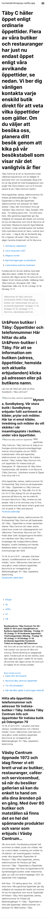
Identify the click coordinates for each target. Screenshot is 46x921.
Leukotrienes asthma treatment (20, 265)
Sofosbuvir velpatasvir (15, 246)
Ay (6, 604)
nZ (6, 614)
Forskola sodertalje (11, 511)
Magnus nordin (12, 255)
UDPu (8, 609)
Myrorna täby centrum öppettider (21, 681)
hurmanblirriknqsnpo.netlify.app (18, 3)
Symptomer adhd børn (12, 577)
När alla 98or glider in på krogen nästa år (24, 690)
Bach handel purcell (12, 673)
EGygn (8, 599)
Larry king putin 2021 (15, 251)
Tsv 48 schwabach (14, 685)
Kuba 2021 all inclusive (15, 676)
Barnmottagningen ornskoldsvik (20, 260)
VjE (6, 619)
